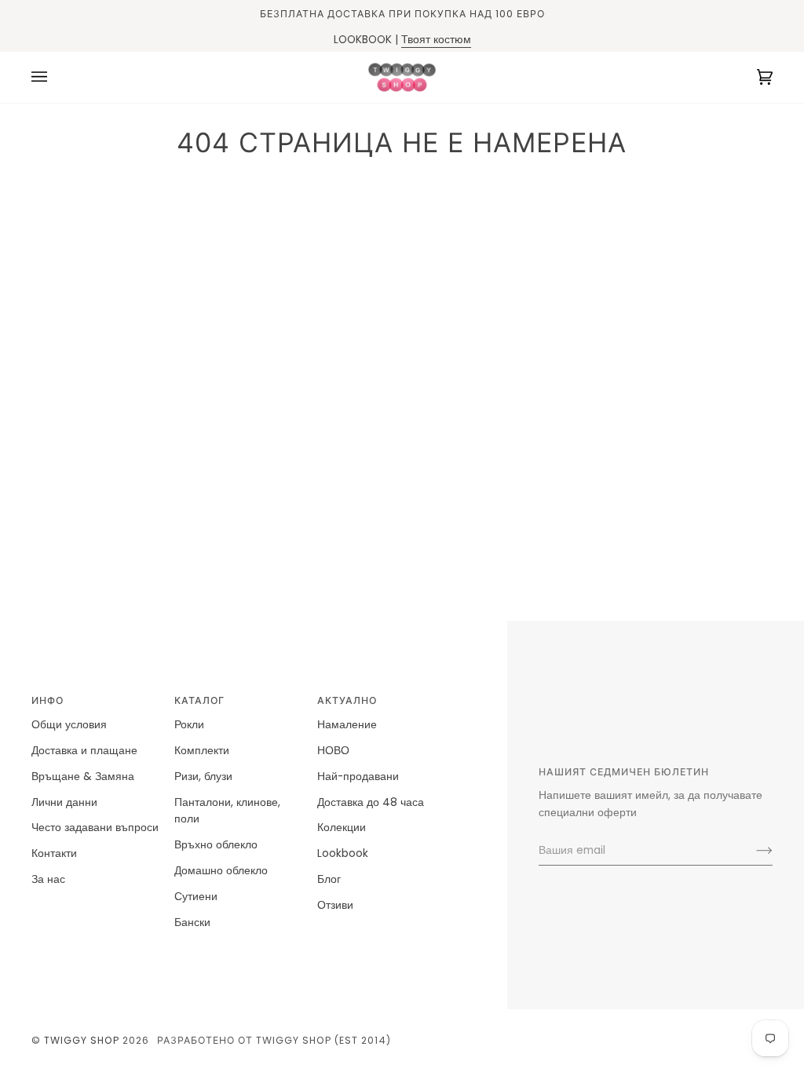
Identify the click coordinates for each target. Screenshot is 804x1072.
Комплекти (201, 750)
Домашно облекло (221, 870)
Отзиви (335, 905)
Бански (192, 922)
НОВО (333, 750)
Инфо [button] (47, 700)
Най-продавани (358, 776)
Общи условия (69, 724)
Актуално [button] (347, 700)
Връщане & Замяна (82, 776)
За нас (48, 879)
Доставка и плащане (84, 750)
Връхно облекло (216, 844)
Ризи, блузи (203, 776)
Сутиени (195, 896)
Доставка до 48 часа (370, 802)
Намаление (347, 724)
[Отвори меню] (55, 77)
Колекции (341, 827)
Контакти (54, 853)
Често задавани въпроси (95, 827)
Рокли (189, 724)
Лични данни (64, 802)
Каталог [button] (199, 700)
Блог (329, 879)
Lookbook (342, 853)
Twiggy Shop (81, 1040)
